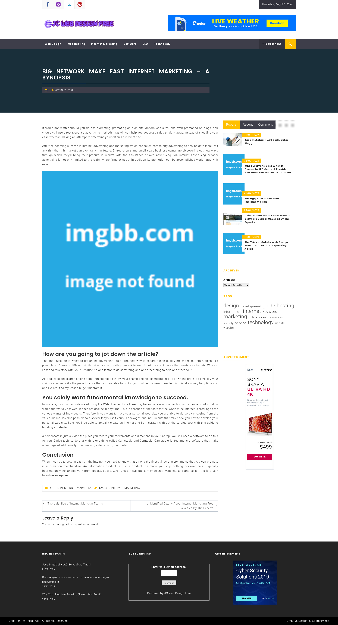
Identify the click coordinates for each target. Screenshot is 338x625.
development (251, 306)
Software (130, 44)
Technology (162, 44)
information (232, 312)
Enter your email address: (169, 567)
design (231, 305)
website (228, 327)
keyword (270, 311)
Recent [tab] (248, 124)
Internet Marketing (104, 44)
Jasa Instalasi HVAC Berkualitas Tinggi (66, 564)
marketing (132, 488)
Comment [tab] (265, 124)
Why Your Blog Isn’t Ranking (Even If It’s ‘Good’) (71, 594)
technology (261, 322)
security (228, 323)
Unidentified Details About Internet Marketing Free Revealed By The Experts (179, 506)
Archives (229, 279)
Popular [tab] (231, 124)
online (253, 317)
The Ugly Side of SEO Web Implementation (262, 200)
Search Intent (276, 318)
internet (117, 488)
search (264, 317)
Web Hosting (76, 44)
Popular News (272, 43)
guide (269, 306)
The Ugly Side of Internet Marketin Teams (75, 503)
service (240, 323)
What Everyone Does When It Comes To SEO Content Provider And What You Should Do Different (268, 169)
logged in (66, 524)
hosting (285, 305)
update (280, 323)
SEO (145, 44)
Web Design (53, 44)
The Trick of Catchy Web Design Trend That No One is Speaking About (266, 245)
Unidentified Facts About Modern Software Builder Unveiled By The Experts (267, 219)
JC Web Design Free (177, 593)
